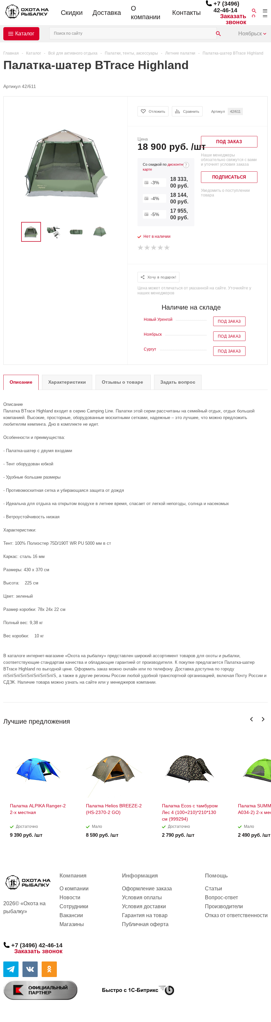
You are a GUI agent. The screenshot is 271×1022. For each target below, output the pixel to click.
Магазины (71, 924)
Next (263, 719)
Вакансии (71, 915)
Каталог (24, 33)
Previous (251, 719)
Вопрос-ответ (221, 897)
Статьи (213, 888)
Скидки (72, 12)
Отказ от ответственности (236, 915)
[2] (147, 247)
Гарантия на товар (145, 915)
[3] (154, 247)
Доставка (107, 12)
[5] (167, 247)
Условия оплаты (142, 897)
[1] (140, 247)
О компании (145, 13)
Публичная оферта (145, 924)
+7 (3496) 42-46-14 (226, 7)
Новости (69, 897)
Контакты (186, 12)
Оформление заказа (147, 888)
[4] (160, 247)
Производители (224, 906)
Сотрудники (73, 906)
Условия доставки (144, 906)
